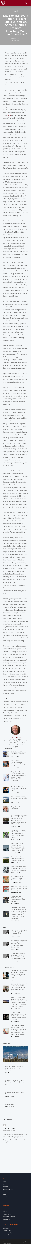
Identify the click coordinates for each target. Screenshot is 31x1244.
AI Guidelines (6, 1219)
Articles (5, 1211)
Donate (5, 1194)
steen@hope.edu (7, 1234)
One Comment (15, 40)
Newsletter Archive (8, 1189)
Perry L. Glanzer (12, 38)
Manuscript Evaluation (9, 1216)
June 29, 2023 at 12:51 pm (9, 1130)
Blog (15, 11)
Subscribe (5, 1191)
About (4, 1181)
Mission (5, 1209)
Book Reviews (7, 1214)
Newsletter (6, 1186)
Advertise (5, 1197)
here (9, 115)
